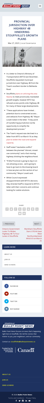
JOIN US (7, 259)
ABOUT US (8, 254)
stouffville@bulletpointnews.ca (23, 341)
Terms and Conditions (16, 398)
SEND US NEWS (9, 265)
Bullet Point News (25, 395)
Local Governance (28, 43)
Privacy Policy (31, 398)
